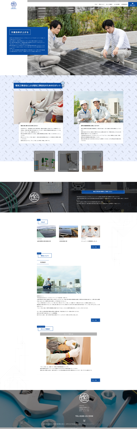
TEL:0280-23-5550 (84, 416)
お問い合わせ (132, 5)
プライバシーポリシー (125, 1)
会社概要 (117, 1)
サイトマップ (133, 1)
